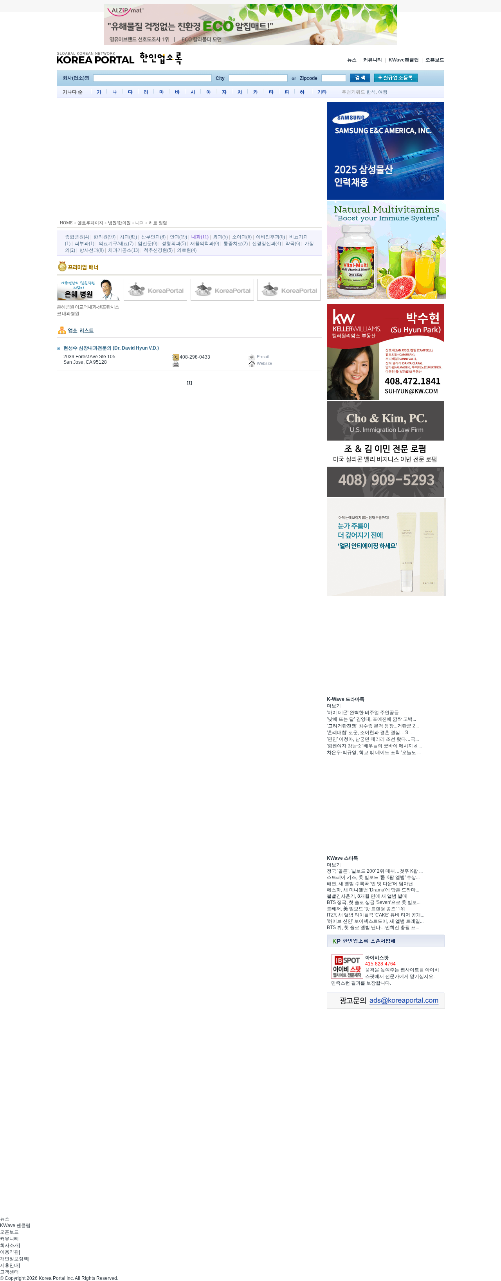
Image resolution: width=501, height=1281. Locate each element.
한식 (371, 92)
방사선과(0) (91, 250)
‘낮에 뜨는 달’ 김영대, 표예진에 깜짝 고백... (371, 719)
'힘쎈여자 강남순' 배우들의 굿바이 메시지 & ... (374, 746)
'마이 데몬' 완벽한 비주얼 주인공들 (363, 712)
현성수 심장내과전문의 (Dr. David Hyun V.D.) (111, 348)
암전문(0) (147, 243)
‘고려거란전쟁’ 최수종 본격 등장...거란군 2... (373, 726)
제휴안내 (9, 1265)
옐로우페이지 (90, 222)
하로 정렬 (158, 222)
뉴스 (352, 60)
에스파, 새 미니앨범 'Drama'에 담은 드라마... (373, 890)
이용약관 (9, 1252)
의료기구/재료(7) (116, 243)
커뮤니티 (372, 60)
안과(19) (178, 237)
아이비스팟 (377, 957)
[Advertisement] (189, 160)
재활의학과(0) (204, 243)
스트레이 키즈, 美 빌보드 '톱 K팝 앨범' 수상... (373, 877)
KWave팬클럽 (404, 60)
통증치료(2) (235, 243)
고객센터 (9, 1272)
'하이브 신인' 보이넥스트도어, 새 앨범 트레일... (375, 921)
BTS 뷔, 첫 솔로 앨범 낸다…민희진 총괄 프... (373, 927)
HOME (66, 222)
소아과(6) (242, 237)
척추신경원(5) (158, 250)
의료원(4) (186, 250)
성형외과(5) (174, 243)
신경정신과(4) (266, 243)
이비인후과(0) (270, 237)
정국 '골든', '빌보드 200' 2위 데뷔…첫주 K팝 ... (375, 871)
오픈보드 (434, 60)
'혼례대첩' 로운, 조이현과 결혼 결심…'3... (369, 732)
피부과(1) (84, 243)
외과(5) (220, 237)
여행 (382, 92)
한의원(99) (104, 237)
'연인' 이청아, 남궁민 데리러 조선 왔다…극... (373, 739)
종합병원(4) (77, 237)
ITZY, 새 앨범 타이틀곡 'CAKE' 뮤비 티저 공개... (375, 915)
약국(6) (292, 243)
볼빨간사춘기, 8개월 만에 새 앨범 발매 (367, 896)
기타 (322, 92)
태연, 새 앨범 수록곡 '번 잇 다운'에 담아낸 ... (372, 883)
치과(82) (128, 237)
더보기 (334, 706)
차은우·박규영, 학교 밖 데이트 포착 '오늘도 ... (374, 752)
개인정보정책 (14, 1258)
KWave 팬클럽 (15, 1225)
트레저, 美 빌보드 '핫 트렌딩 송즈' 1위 (366, 908)
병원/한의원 (119, 222)
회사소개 (9, 1245)
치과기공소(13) (123, 250)
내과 (139, 222)
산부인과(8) (153, 237)
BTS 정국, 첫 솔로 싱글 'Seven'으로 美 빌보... (373, 902)
